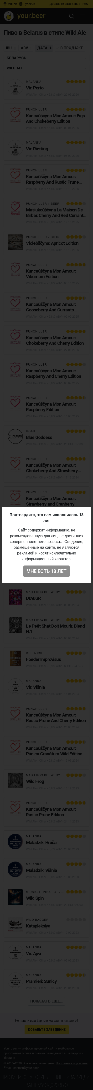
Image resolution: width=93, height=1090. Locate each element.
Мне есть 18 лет (46, 571)
